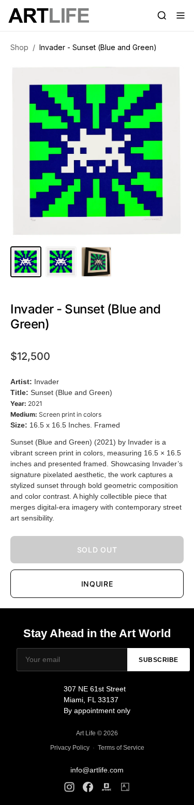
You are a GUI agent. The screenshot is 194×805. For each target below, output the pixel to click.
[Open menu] (180, 15)
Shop (19, 47)
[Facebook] (88, 787)
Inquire (97, 583)
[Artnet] (106, 787)
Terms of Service (121, 747)
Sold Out (97, 549)
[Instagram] (69, 787)
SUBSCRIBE (158, 660)
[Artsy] (125, 787)
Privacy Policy (69, 747)
